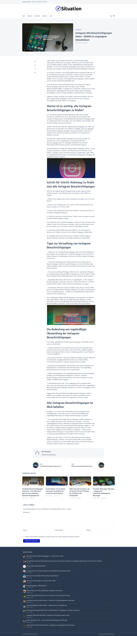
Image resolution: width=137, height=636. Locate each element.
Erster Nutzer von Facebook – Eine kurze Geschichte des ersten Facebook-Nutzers (56, 491)
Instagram (37, 16)
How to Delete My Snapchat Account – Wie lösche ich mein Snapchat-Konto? (48, 595)
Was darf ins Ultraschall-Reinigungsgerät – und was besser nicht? (45, 556)
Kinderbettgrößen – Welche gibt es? (37, 585)
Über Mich (45, 1)
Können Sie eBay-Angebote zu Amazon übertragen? (41, 580)
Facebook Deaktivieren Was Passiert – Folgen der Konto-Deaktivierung (47, 605)
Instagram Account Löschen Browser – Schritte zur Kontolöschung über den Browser (51, 600)
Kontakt (33, 1)
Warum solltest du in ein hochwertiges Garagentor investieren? (45, 590)
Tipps (50, 16)
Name (25, 530)
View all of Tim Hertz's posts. (49, 454)
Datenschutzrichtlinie (26, 1)
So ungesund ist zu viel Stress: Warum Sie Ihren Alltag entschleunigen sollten (48, 571)
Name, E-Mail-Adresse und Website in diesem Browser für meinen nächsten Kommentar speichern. (52, 537)
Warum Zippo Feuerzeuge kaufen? (36, 566)
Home (23, 16)
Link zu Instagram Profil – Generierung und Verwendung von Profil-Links (47, 620)
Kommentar (26, 512)
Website (88, 530)
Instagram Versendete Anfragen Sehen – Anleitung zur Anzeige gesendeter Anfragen (51, 625)
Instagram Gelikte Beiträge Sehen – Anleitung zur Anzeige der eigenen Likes (48, 615)
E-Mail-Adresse (59, 530)
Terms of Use (38, 1)
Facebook (29, 16)
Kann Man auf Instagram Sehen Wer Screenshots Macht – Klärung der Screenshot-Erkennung (53, 610)
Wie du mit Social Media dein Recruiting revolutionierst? (43, 575)
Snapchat (44, 16)
